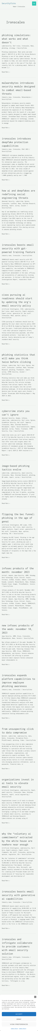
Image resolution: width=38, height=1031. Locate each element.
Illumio (17, 579)
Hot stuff (27, 313)
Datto (4, 738)
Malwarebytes (26, 97)
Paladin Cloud (6, 584)
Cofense (4, 365)
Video (22, 740)
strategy (12, 48)
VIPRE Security (13, 372)
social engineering (21, 794)
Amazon (10, 575)
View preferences (19, 1024)
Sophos (33, 426)
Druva (16, 577)
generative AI (18, 313)
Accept (19, 1014)
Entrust (22, 577)
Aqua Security (19, 575)
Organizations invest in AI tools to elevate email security (18, 783)
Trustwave (24, 429)
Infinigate (16, 957)
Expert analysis (28, 311)
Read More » (6, 72)
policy (24, 315)
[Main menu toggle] (34, 3)
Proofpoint (20, 370)
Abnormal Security (8, 201)
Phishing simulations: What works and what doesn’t (16, 39)
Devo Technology (7, 577)
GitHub (11, 579)
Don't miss (16, 46)
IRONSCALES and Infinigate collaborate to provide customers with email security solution (17, 946)
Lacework (11, 582)
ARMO (26, 575)
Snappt (15, 584)
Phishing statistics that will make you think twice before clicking (18, 358)
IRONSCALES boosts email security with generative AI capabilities (18, 895)
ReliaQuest (5, 426)
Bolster (4, 736)
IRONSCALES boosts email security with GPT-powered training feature (18, 248)
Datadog (32, 575)
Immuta (24, 579)
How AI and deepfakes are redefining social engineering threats (18, 194)
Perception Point (22, 738)
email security (16, 311)
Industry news (6, 97)
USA (18, 854)
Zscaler (23, 205)
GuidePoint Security (9, 422)
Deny (19, 1019)
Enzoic (28, 577)
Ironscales (25, 46)
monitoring (30, 852)
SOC (10, 533)
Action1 (4, 575)
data (29, 736)
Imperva (28, 422)
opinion (17, 315)
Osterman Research (29, 203)
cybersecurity (6, 46)
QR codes (5, 477)
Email (33, 790)
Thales (17, 429)
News (32, 46)
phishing (5, 48)
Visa (10, 431)
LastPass (14, 203)
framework (5, 852)
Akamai (18, 418)
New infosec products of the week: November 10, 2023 (18, 629)
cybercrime (19, 201)
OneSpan (32, 582)
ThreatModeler (23, 584)
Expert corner (6, 313)
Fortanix (5, 579)
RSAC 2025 (25, 149)
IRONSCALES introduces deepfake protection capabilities (16, 142)
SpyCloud (5, 429)
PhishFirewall (6, 740)
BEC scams (23, 525)
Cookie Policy (14, 1028)
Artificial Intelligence (10, 309)
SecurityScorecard (23, 426)
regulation (12, 854)
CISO (21, 309)
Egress (27, 201)
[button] (35, 997)
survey (17, 205)
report (11, 205)
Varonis (32, 584)
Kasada (4, 582)
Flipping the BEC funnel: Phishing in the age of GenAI (18, 518)
